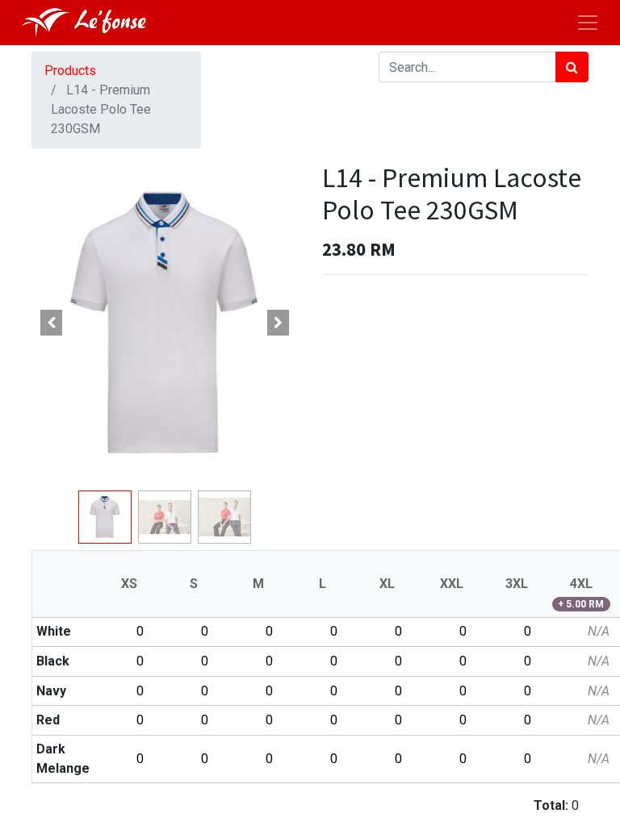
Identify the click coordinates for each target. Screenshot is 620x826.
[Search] (572, 67)
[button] (51, 323)
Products (70, 70)
